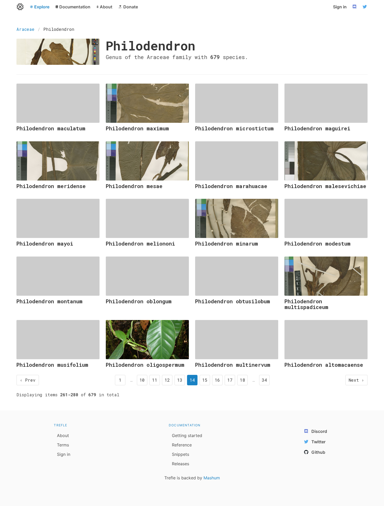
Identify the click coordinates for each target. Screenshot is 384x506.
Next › (356, 380)
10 (142, 380)
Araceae (25, 29)
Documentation (185, 425)
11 (154, 380)
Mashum (211, 477)
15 (204, 380)
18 (242, 380)
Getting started (187, 435)
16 (217, 380)
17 (229, 380)
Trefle (60, 425)
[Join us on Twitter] (365, 7)
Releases (180, 463)
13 (179, 380)
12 (167, 380)
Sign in (340, 6)
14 (192, 380)
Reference (182, 444)
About (63, 435)
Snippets (180, 454)
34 (264, 380)
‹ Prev (28, 380)
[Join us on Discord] (355, 7)
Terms (63, 444)
